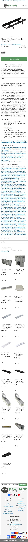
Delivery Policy (20, 503)
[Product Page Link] (6, 267)
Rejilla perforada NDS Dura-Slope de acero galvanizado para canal (20, 326)
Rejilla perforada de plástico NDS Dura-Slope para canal (19, 298)
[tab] (14, 78)
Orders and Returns (21, 505)
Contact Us (20, 501)
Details (2, 78)
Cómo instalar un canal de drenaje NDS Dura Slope (13, 147)
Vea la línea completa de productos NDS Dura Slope (14, 141)
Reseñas (3, 242)
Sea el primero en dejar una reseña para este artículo (11, 44)
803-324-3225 (6, 0)
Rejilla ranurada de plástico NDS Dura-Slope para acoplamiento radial (7, 437)
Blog (8, 503)
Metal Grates (8, 509)
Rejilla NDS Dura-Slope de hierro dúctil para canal (20, 381)
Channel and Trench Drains (8, 507)
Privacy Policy (21, 508)
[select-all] (5, 251)
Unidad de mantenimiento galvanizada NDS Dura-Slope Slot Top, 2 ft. (7, 298)
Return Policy (21, 510)
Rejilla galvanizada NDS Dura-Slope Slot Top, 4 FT (7, 409)
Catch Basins (8, 504)
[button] (9, 37)
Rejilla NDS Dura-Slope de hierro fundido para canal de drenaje (7, 382)
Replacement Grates (8, 513)
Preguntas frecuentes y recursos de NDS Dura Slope (14, 142)
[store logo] (10, 6)
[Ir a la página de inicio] (14, 492)
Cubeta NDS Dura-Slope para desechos (7, 271)
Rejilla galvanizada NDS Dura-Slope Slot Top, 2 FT (20, 409)
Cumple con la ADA (8, 127)
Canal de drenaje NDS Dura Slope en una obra (12, 156)
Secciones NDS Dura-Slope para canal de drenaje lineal (19, 436)
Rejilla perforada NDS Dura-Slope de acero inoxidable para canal (7, 326)
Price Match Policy (21, 507)
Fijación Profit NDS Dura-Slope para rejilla (7, 465)
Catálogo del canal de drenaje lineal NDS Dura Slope (13, 151)
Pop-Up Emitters (8, 511)
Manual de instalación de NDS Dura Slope (11, 157)
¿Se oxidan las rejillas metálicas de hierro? (11, 161)
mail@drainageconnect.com (18, 0)
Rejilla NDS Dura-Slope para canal (5, 353)
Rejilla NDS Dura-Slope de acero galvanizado (20, 354)
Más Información (5, 239)
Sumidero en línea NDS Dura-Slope (20, 270)
